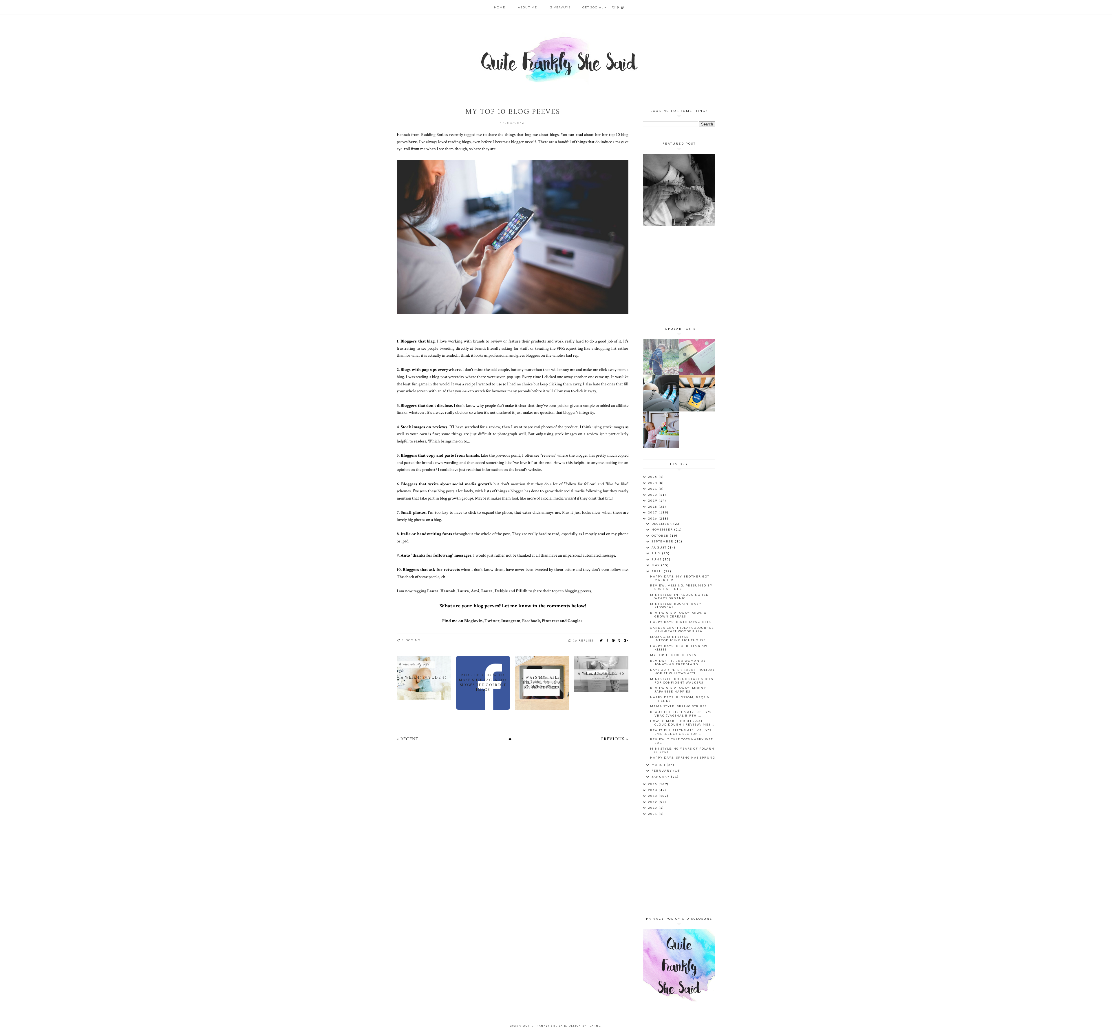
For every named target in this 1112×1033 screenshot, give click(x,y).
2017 (653, 512)
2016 (653, 518)
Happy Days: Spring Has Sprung (682, 757)
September (663, 541)
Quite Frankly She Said (544, 1025)
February (662, 770)
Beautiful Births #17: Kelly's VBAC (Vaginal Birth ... (681, 713)
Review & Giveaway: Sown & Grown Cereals (678, 614)
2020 (653, 494)
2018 (653, 506)
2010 (653, 807)
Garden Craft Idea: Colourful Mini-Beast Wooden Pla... (682, 629)
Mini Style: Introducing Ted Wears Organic (679, 596)
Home (499, 7)
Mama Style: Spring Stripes (678, 706)
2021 (653, 488)
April (658, 571)
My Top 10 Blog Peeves (673, 655)
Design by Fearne (585, 1025)
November (663, 529)
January (661, 776)
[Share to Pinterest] (613, 640)
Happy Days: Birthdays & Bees (681, 622)
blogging (410, 640)
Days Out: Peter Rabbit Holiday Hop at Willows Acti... (682, 671)
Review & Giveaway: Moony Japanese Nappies (678, 689)
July (657, 553)
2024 (653, 482)
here (412, 142)
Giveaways (560, 7)
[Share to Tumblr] (619, 640)
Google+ (575, 621)
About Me (527, 7)
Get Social (592, 7)
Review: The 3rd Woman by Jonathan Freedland (678, 662)
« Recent (407, 739)
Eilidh (522, 591)
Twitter (492, 621)
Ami (475, 591)
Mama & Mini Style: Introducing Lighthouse (678, 638)
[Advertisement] (679, 274)
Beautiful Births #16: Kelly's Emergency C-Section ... (681, 731)
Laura (432, 591)
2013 (653, 795)
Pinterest (550, 621)
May (656, 565)
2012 (653, 802)
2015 (653, 784)
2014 (653, 790)
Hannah (448, 591)
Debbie (501, 591)
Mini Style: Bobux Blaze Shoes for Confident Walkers (681, 680)
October (661, 535)
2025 (653, 476)
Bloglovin (473, 621)
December (662, 523)
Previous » (614, 739)
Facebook (531, 621)
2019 (653, 500)
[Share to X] (601, 640)
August (660, 547)
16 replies (583, 640)
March (659, 764)
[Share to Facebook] (607, 640)
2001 (653, 813)
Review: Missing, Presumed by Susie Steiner (681, 587)
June (657, 559)
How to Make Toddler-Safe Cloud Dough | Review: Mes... (682, 722)
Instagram (510, 621)
